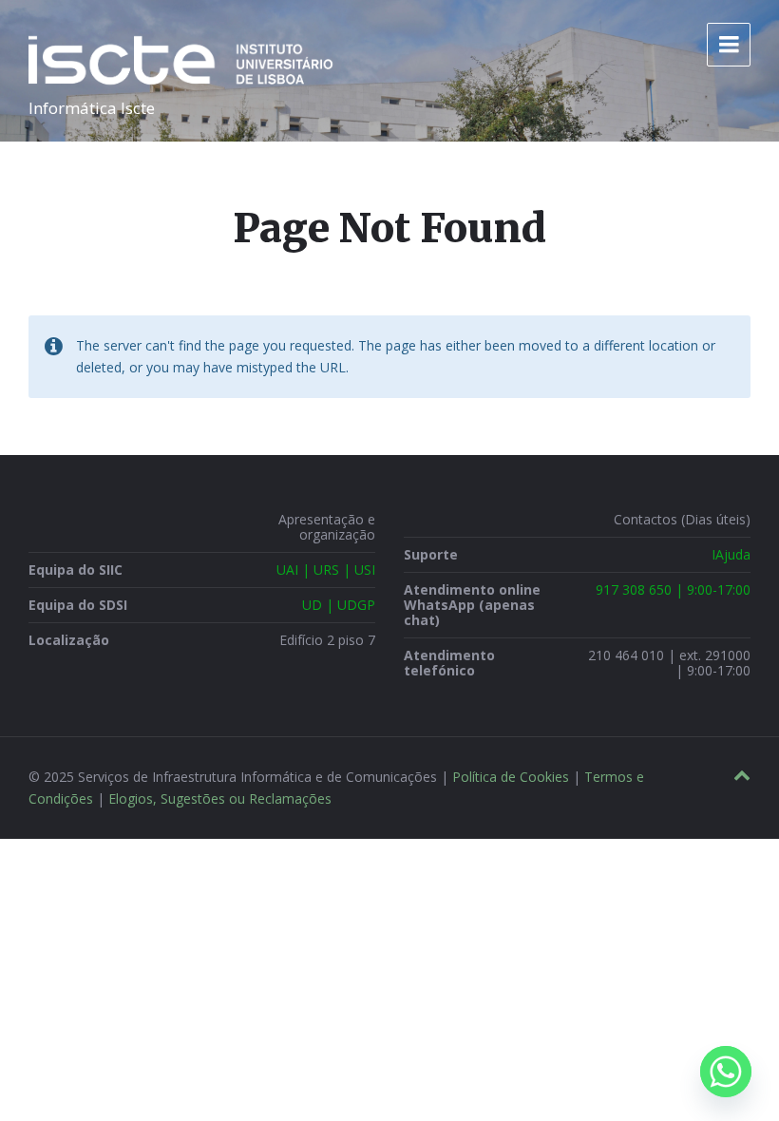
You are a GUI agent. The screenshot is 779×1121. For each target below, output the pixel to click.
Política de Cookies (510, 777)
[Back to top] (741, 776)
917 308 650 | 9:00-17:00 (673, 589)
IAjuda (731, 554)
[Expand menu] (728, 44)
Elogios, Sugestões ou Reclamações (220, 798)
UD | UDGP (338, 605)
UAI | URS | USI (325, 569)
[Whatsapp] (725, 1071)
